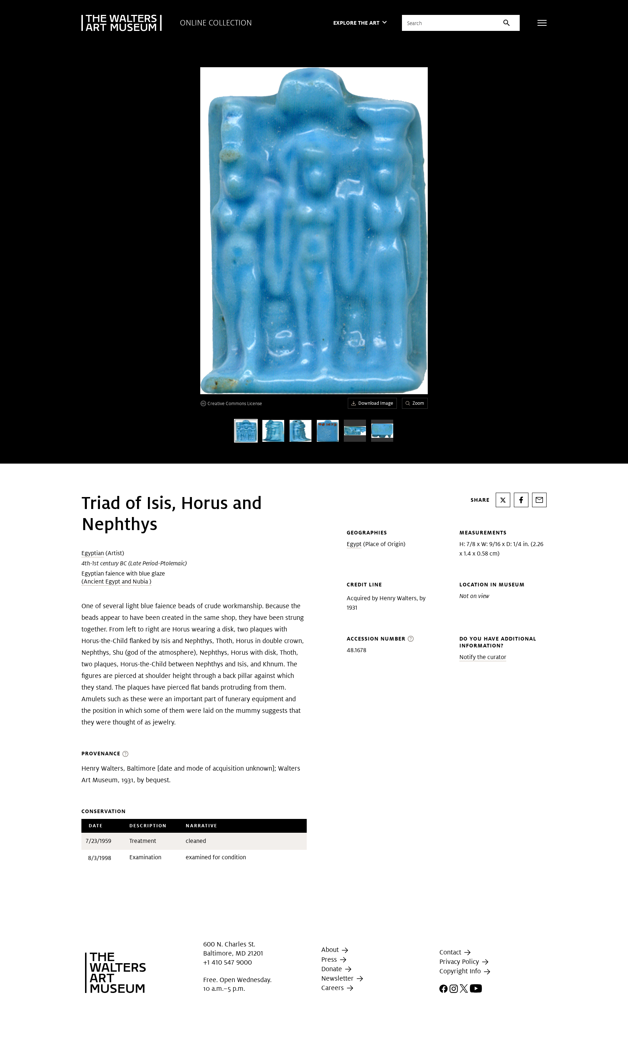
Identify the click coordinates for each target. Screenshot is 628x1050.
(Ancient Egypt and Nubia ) (116, 581)
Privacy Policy (460, 961)
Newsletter (338, 978)
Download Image (375, 403)
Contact (451, 952)
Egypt (354, 544)
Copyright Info (461, 971)
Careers (333, 988)
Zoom (418, 403)
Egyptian (92, 553)
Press (330, 959)
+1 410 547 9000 (227, 962)
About (331, 949)
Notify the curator (482, 657)
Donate (332, 969)
